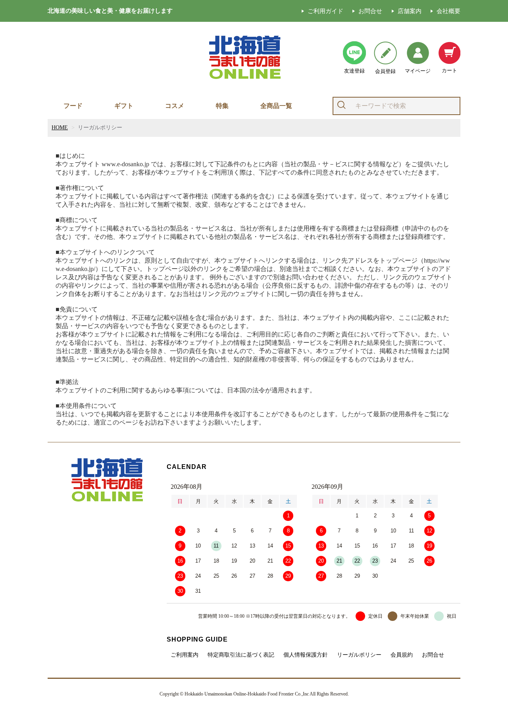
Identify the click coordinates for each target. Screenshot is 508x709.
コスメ (174, 105)
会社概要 (448, 11)
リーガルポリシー (359, 655)
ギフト (123, 105)
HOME (60, 128)
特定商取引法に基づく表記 (241, 655)
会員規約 (402, 655)
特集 (222, 105)
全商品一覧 (276, 105)
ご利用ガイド (325, 11)
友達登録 (354, 71)
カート (449, 70)
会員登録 (385, 71)
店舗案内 (409, 11)
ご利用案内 (184, 655)
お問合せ (370, 11)
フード (73, 105)
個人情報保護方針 (305, 655)
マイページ (418, 71)
